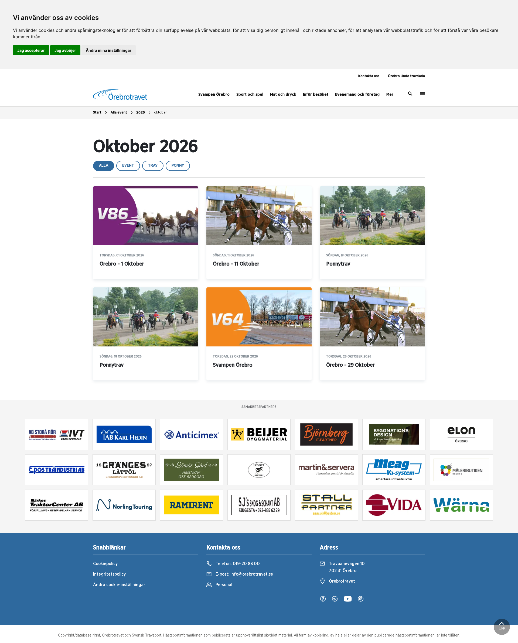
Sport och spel (249, 94)
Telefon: (237, 564)
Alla (103, 165)
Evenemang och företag (357, 94)
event (128, 165)
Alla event (119, 112)
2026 (140, 112)
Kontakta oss (368, 76)
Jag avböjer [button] (65, 50)
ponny (178, 165)
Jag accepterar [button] (31, 50)
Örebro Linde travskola (406, 76)
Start (97, 112)
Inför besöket (315, 94)
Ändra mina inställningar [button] (108, 50)
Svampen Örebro (214, 94)
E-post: (243, 574)
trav (153, 165)
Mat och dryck (283, 94)
